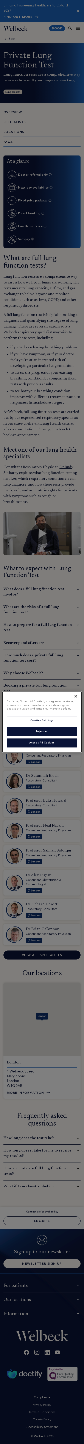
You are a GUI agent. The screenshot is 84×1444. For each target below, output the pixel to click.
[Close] (76, 696)
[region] (42, 722)
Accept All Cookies (41, 743)
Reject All (42, 731)
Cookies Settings (42, 720)
